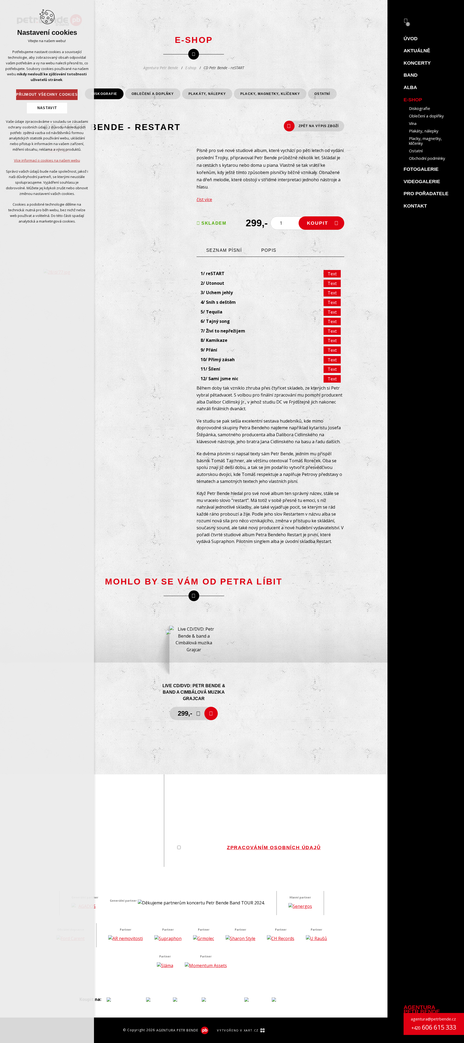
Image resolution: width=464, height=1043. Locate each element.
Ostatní (416, 150)
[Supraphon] (168, 938)
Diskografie (419, 108)
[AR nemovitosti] (125, 938)
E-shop (413, 99)
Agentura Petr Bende (160, 67)
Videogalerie (422, 181)
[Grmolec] (203, 938)
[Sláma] (165, 965)
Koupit (317, 223)
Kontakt (415, 206)
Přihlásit (327, 858)
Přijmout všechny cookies (47, 95)
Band (411, 75)
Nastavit (47, 108)
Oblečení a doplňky (426, 116)
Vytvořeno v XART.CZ (237, 1030)
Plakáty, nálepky (423, 131)
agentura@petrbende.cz (433, 1019)
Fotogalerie (421, 169)
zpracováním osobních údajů (274, 847)
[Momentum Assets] (206, 965)
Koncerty (417, 63)
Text (332, 274)
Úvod (411, 38)
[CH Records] (280, 938)
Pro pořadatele (426, 193)
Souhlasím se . (252, 847)
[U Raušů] (316, 938)
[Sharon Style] (240, 938)
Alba (410, 87)
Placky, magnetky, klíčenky (425, 141)
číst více (204, 199)
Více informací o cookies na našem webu (47, 160)
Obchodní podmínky (427, 158)
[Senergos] (300, 906)
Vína (412, 123)
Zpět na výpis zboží (319, 126)
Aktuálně (417, 50)
